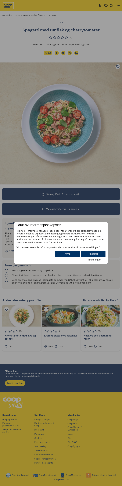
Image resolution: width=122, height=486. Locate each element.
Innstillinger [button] (94, 259)
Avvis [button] (67, 254)
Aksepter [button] (93, 254)
